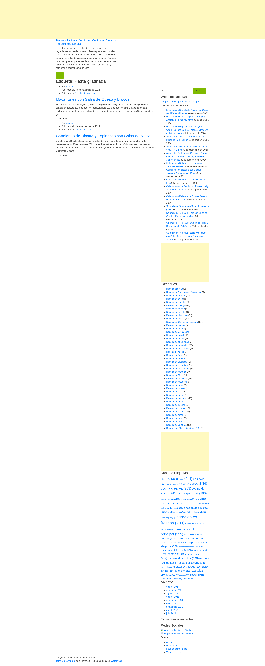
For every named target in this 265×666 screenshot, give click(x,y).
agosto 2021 (172, 610)
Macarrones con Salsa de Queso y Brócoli (92, 99)
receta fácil (185, 550)
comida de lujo (198, 512)
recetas (69, 86)
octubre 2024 (172, 587)
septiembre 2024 (174, 590)
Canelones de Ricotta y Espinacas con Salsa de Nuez (103, 136)
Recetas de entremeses (178, 348)
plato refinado (191, 535)
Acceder (170, 642)
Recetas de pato (174, 392)
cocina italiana (188, 499)
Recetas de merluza (176, 372)
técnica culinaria (190, 578)
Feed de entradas (175, 645)
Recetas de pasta (174, 385)
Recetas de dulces (175, 338)
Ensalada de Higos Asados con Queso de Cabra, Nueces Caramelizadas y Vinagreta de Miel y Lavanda (187, 129)
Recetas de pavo (174, 395)
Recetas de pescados (177, 398)
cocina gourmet (191, 493)
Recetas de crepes (175, 328)
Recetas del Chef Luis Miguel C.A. (183, 428)
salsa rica (184, 575)
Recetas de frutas (174, 355)
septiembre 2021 (174, 607)
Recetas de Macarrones (86, 93)
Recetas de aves (174, 299)
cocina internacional (170, 499)
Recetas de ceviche (176, 312)
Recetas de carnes (175, 309)
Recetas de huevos (175, 358)
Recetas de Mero (174, 375)
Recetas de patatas (175, 388)
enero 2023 (171, 603)
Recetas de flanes (175, 352)
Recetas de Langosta (176, 362)
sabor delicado (168, 567)
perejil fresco (184, 529)
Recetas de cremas (175, 325)
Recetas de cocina (84, 129)
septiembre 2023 (174, 600)
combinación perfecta (179, 512)
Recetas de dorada (175, 335)
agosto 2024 (172, 593)
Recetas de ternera (175, 421)
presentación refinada (188, 546)
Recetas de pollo (174, 401)
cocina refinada (193, 504)
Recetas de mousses (176, 382)
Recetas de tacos (174, 415)
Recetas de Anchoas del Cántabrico (184, 292)
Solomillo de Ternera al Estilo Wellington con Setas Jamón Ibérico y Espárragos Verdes (186, 236)
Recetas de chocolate (177, 315)
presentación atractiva (181, 542)
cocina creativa (176, 488)
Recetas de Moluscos (176, 378)
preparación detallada (184, 539)
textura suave (174, 578)
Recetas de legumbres (177, 365)
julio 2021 (171, 613)
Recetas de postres (175, 405)
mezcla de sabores (169, 529)
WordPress (116, 661)
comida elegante (168, 518)
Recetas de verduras (176, 425)
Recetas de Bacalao (176, 302)
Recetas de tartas (174, 418)
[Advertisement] (83, 19)
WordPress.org (173, 652)
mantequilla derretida (195, 524)
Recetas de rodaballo (176, 408)
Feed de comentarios (176, 649)
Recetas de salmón (175, 411)
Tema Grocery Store (65, 661)
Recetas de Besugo (176, 305)
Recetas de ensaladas (177, 345)
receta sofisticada (192, 562)
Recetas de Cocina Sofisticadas (182, 322)
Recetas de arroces (175, 295)
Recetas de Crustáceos (177, 332)
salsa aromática (185, 570)
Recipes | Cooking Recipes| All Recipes (180, 101)
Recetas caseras (174, 289)
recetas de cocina (183, 558)
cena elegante (174, 484)
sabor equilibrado (189, 566)
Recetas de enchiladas (177, 342)
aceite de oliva (177, 479)
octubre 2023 (172, 597)
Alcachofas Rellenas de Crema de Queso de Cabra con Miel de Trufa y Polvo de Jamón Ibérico (186, 156)
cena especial (195, 483)
